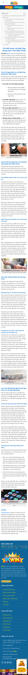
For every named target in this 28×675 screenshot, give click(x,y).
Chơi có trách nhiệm (9, 595)
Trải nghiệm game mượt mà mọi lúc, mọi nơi (15, 26)
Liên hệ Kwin (7, 630)
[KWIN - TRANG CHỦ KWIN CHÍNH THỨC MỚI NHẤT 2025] (14, 2)
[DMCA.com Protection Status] (6, 581)
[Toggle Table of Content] (23, 13)
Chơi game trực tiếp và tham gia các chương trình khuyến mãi (15, 35)
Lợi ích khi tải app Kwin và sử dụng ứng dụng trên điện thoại (14, 23)
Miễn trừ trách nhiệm (9, 592)
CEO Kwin (6, 604)
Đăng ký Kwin (7, 615)
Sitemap (5, 601)
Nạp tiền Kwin (7, 621)
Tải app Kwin (6, 627)
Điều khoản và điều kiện (10, 598)
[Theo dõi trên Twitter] (8, 662)
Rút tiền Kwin (7, 624)
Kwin (7, 53)
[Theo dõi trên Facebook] (2, 662)
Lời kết (6, 44)
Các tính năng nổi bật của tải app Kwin (14, 31)
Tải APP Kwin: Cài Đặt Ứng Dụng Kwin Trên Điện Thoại (14, 16)
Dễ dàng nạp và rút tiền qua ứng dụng (15, 32)
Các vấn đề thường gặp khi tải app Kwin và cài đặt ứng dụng (15, 37)
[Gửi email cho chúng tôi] (10, 662)
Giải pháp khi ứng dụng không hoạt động (15, 42)
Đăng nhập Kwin (8, 618)
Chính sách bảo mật (9, 589)
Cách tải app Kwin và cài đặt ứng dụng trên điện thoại (14, 20)
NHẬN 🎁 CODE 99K (22, 669)
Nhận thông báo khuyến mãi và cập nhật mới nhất (15, 29)
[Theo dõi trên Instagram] (5, 662)
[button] (3, 2)
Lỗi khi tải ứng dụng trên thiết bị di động (16, 40)
